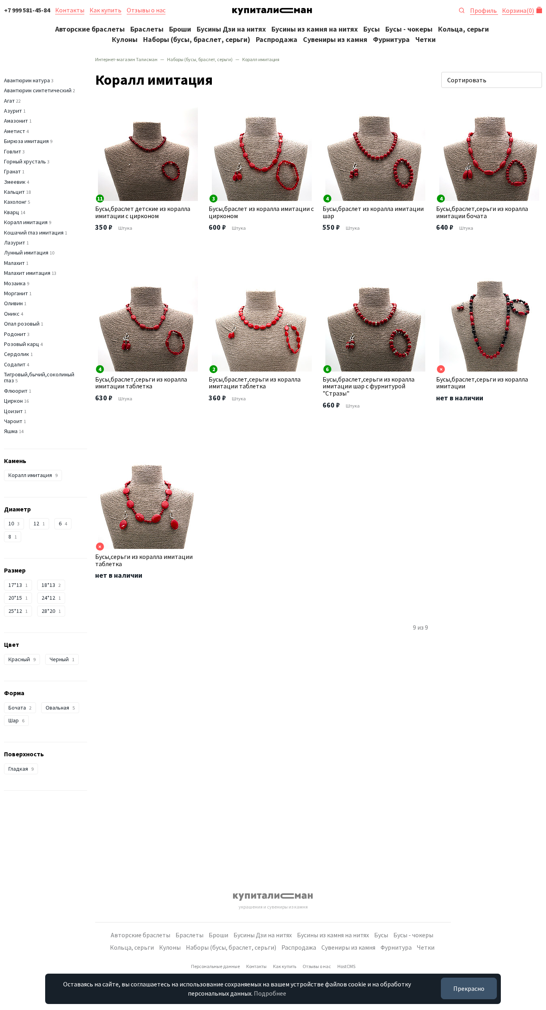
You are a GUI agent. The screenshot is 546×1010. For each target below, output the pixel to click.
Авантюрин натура (27, 80)
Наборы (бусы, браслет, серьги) (196, 39)
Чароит (13, 421)
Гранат (12, 171)
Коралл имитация (26, 222)
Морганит (16, 293)
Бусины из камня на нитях (314, 29)
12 (39, 523)
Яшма (11, 431)
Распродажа (276, 39)
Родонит (15, 334)
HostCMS (346, 966)
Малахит (14, 262)
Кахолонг (15, 201)
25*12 (18, 610)
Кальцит (14, 191)
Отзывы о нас (146, 10)
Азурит (13, 110)
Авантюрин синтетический (38, 90)
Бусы (371, 29)
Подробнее (270, 993)
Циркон (13, 400)
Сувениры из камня (335, 39)
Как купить (106, 10)
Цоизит (13, 411)
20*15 (18, 597)
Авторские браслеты (90, 29)
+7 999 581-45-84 (27, 10)
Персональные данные (215, 966)
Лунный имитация (26, 252)
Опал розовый (22, 323)
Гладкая (21, 768)
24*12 (51, 597)
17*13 (18, 585)
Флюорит (16, 390)
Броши (180, 29)
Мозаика (15, 283)
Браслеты (146, 29)
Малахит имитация (27, 272)
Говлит (12, 151)
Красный (22, 659)
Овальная (60, 707)
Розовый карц (21, 344)
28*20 (51, 610)
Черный (62, 659)
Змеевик (15, 181)
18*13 (51, 585)
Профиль (484, 10)
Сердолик (16, 354)
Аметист (14, 131)
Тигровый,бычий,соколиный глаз (39, 377)
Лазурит (14, 242)
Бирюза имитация (26, 141)
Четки (425, 39)
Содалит (15, 364)
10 (14, 523)
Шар (16, 720)
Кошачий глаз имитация (34, 232)
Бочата (20, 707)
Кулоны (124, 39)
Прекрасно (468, 988)
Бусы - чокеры (408, 29)
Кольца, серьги (463, 29)
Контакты (69, 10)
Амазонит (16, 120)
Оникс (12, 313)
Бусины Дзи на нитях (231, 29)
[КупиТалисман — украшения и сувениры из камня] (272, 13)
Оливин (13, 303)
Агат (9, 100)
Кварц (11, 212)
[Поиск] (461, 9)
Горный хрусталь (25, 161)
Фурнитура (391, 39)
